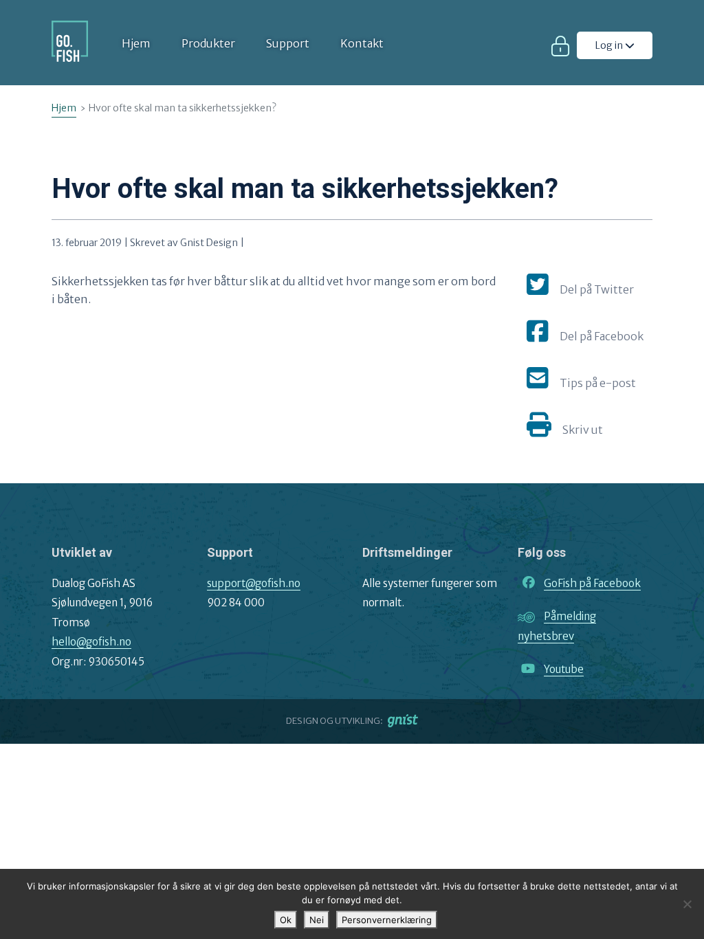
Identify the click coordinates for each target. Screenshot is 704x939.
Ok (286, 919)
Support (287, 43)
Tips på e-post (598, 383)
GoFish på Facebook (592, 583)
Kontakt (362, 43)
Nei (316, 919)
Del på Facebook (602, 336)
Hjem (136, 43)
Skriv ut (582, 430)
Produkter (208, 43)
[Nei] (687, 904)
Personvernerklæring (387, 919)
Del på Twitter (597, 289)
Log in (610, 45)
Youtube (564, 669)
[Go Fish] (70, 41)
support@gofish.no (253, 583)
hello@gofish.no (91, 641)
